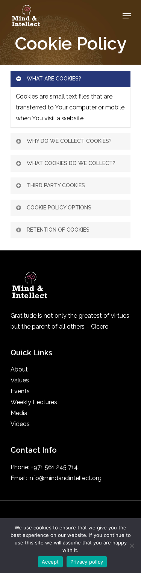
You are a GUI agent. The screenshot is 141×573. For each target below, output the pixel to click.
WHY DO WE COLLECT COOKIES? (69, 141)
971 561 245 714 (55, 467)
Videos (20, 423)
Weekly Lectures (34, 402)
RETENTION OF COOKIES (58, 230)
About (19, 369)
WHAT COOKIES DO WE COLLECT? (71, 163)
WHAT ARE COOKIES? (54, 79)
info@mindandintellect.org (65, 478)
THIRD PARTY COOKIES (56, 185)
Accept (50, 562)
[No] (131, 545)
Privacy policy (86, 562)
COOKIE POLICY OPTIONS (59, 208)
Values (20, 380)
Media (19, 413)
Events (20, 391)
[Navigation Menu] (127, 16)
